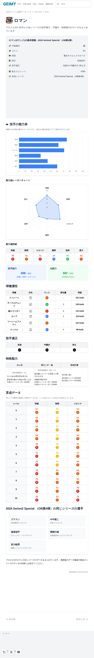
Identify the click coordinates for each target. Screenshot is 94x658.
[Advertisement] (47, 97)
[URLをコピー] (4, 652)
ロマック (80, 619)
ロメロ (12, 619)
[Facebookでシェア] (19, 652)
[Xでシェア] (11, 652)
